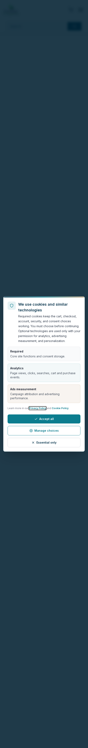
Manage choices (46, 430)
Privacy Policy (37, 408)
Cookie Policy (60, 408)
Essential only (46, 442)
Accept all (46, 419)
